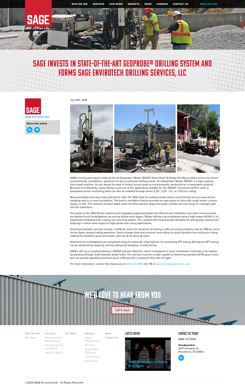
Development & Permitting (54, 346)
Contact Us (111, 337)
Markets (134, 4)
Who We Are (32, 333)
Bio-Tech (90, 345)
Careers (162, 4)
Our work (116, 4)
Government (92, 356)
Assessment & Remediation (53, 339)
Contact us (180, 4)
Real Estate (91, 361)
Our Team (30, 337)
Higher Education (92, 339)
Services (98, 4)
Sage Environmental (37, 117)
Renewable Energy (91, 351)
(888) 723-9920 (209, 4)
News (148, 4)
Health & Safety (54, 352)
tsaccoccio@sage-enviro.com (173, 264)
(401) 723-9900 (135, 264)
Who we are (80, 4)
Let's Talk (122, 310)
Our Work (70, 333)
